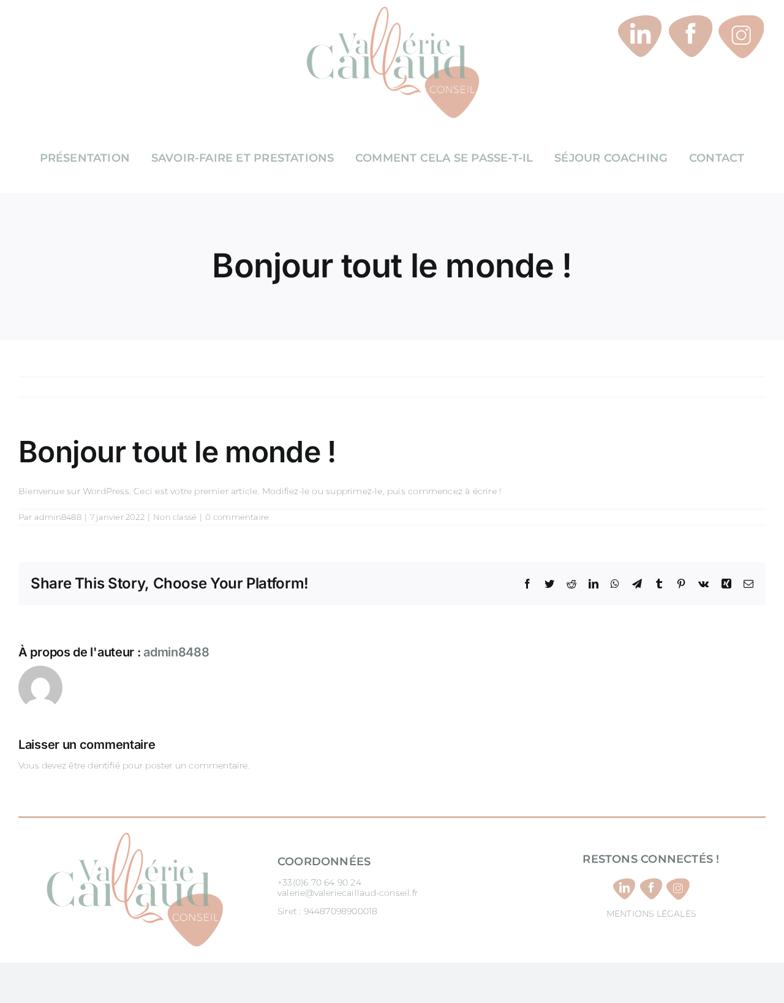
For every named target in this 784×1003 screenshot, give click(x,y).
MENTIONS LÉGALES (651, 913)
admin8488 (57, 517)
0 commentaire (237, 517)
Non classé (175, 517)
